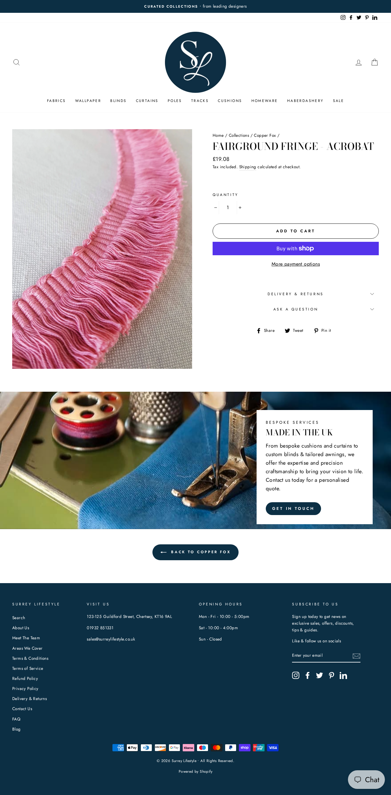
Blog (16, 729)
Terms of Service (27, 668)
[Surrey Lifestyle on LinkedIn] (343, 675)
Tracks (200, 100)
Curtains (147, 100)
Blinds (118, 100)
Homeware (264, 100)
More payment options (296, 263)
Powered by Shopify (195, 771)
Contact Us (22, 709)
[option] (201, 6)
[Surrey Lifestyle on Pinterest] (331, 675)
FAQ (16, 719)
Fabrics (56, 100)
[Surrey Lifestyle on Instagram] (295, 675)
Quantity (226, 195)
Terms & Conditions (30, 658)
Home (218, 135)
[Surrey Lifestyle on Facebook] (307, 675)
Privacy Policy (25, 688)
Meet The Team (26, 638)
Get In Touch (293, 508)
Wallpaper (88, 100)
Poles (175, 100)
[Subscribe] (356, 656)
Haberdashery (305, 100)
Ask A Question (295, 309)
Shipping (247, 167)
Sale (338, 100)
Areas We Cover (27, 648)
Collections (239, 135)
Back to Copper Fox (200, 552)
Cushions (230, 100)
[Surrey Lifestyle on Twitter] (319, 675)
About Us (20, 628)
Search (18, 618)
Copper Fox (265, 135)
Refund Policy (25, 678)
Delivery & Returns (296, 294)
